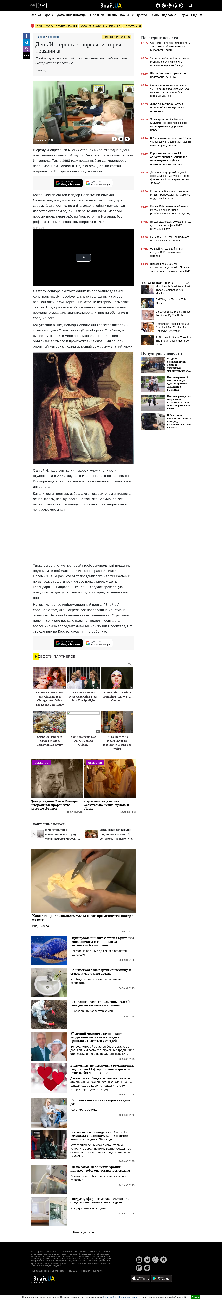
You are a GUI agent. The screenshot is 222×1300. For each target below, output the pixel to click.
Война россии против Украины (57, 26)
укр (32, 5)
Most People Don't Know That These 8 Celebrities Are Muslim (173, 290)
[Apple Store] (141, 1278)
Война (124, 15)
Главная (36, 15)
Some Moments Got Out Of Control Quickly (83, 740)
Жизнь (112, 15)
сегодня (50, 565)
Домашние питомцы (71, 15)
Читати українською (117, 37)
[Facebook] (26, 36)
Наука (183, 15)
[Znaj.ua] (111, 5)
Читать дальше (83, 1232)
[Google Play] (161, 1278)
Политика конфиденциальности (47, 1270)
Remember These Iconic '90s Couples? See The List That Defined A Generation (172, 327)
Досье (49, 15)
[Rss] (169, 5)
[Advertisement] (83, 537)
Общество (139, 15)
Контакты (98, 1270)
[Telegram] (158, 5)
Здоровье (169, 15)
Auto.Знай (97, 15)
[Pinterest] (181, 5)
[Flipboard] (175, 5)
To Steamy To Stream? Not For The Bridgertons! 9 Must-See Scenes (173, 341)
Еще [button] (194, 15)
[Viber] (164, 5)
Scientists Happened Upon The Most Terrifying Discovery (50, 740)
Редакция (85, 1270)
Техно (154, 15)
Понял (195, 1297)
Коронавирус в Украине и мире (100, 26)
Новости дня (132, 26)
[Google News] (163, 1259)
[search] (190, 5)
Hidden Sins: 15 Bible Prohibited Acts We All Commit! (117, 696)
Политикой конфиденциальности (120, 1297)
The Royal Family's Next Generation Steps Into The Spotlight (83, 696)
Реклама (72, 1270)
